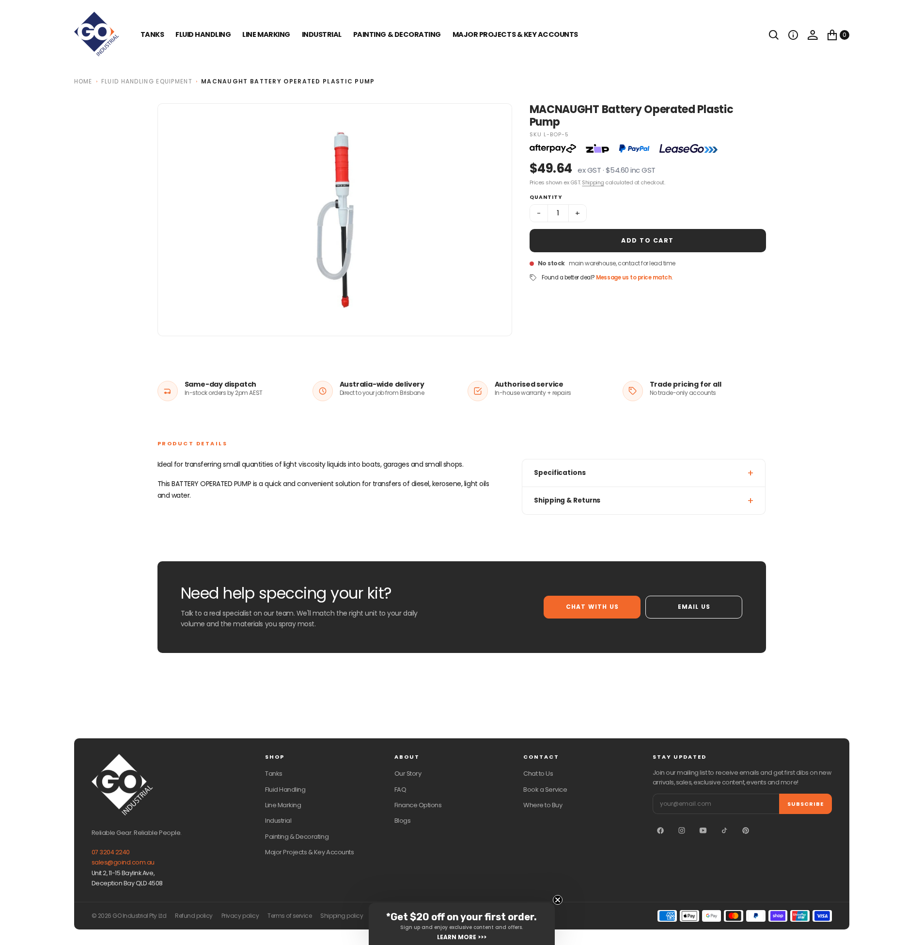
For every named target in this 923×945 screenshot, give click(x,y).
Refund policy (194, 916)
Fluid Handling (203, 34)
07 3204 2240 (111, 852)
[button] (793, 35)
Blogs (402, 820)
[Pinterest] (745, 830)
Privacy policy (240, 916)
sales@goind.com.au (123, 862)
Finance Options (418, 805)
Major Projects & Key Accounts (309, 852)
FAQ (400, 789)
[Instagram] (681, 830)
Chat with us (592, 607)
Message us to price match (634, 277)
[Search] (773, 35)
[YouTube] (703, 830)
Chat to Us (538, 773)
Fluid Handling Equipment (146, 81)
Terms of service (289, 916)
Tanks (273, 773)
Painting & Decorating (397, 34)
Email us (694, 607)
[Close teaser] (558, 900)
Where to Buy (542, 805)
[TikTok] (724, 830)
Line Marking (266, 34)
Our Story (408, 773)
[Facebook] (660, 830)
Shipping (593, 182)
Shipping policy (341, 916)
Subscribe (805, 804)
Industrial (322, 34)
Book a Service (545, 789)
